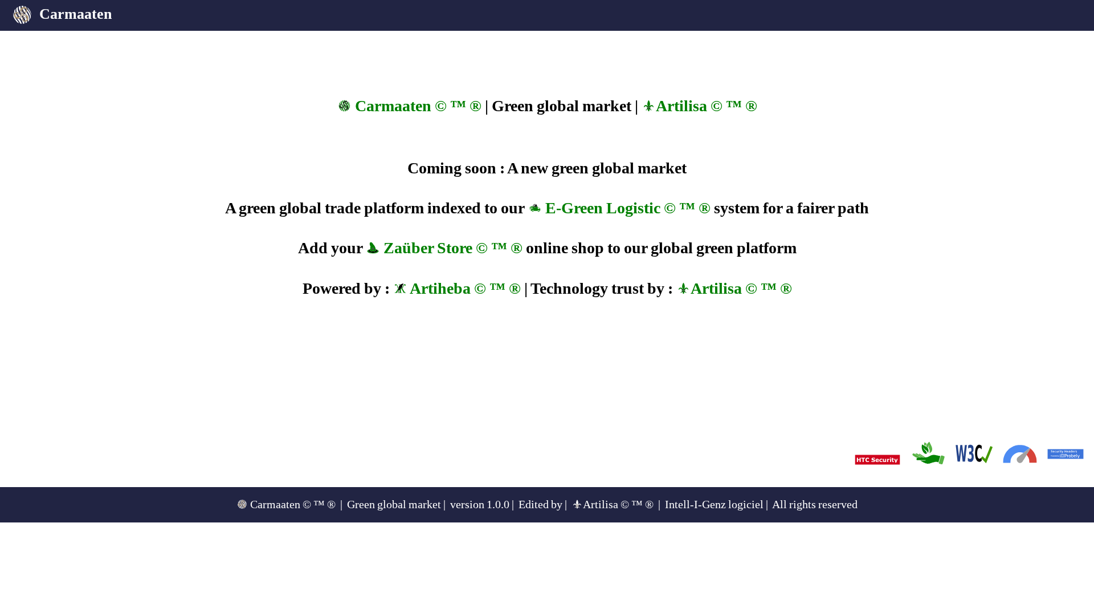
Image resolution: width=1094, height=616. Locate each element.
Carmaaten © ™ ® (416, 106)
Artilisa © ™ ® (706, 106)
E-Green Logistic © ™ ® (626, 208)
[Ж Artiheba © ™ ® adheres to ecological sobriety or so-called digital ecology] (929, 473)
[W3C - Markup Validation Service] (974, 473)
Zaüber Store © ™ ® (451, 248)
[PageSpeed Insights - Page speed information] (1020, 473)
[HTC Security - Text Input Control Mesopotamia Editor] (877, 484)
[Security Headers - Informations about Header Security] (1065, 473)
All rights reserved (815, 504)
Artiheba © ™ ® (464, 288)
